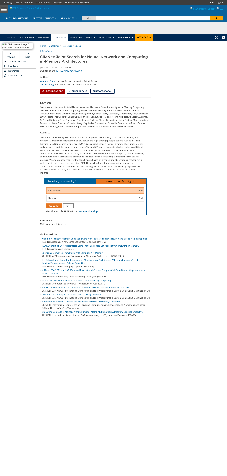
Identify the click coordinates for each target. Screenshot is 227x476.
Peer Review (124, 37)
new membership (88, 211)
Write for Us (105, 37)
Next (27, 56)
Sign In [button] (220, 2)
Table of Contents (17, 61)
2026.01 (78, 45)
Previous (11, 56)
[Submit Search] (216, 18)
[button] (211, 2)
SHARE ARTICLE (79, 91)
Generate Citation (102, 91)
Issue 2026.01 (59, 37)
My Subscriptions (17, 18)
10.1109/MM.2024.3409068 (69, 70)
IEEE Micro (11, 37)
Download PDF (54, 91)
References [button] (13, 70)
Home (43, 45)
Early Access (76, 37)
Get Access (144, 37)
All (88, 18)
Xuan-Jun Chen (47, 81)
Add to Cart (54, 206)
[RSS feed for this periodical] (223, 37)
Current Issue (27, 37)
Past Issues (43, 37)
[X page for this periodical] (216, 37)
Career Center (43, 2)
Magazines (54, 45)
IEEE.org (8, 2)
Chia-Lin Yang (47, 84)
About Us (57, 2)
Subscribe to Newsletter (77, 2)
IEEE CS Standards (24, 2)
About (89, 37)
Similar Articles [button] (15, 75)
